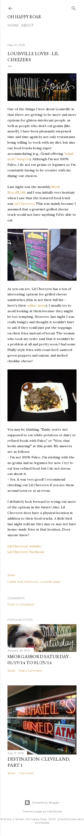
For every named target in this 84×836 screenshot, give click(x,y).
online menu (36, 305)
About (27, 25)
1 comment (26, 773)
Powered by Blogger (46, 802)
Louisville (46, 581)
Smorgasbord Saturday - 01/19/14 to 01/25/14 (39, 659)
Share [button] (11, 575)
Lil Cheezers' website (24, 546)
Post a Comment (20, 604)
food (20, 581)
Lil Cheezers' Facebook (25, 552)
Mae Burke (54, 811)
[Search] (74, 7)
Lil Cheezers (24, 204)
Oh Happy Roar (24, 16)
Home (13, 25)
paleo (56, 581)
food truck (31, 581)
